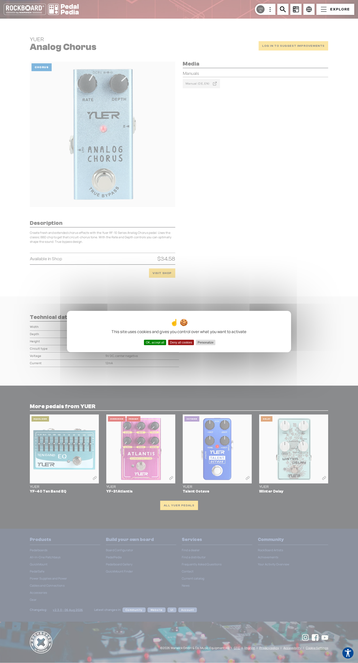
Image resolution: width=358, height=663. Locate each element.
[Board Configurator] (296, 9)
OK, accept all (155, 342)
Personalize (205, 342)
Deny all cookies (181, 342)
